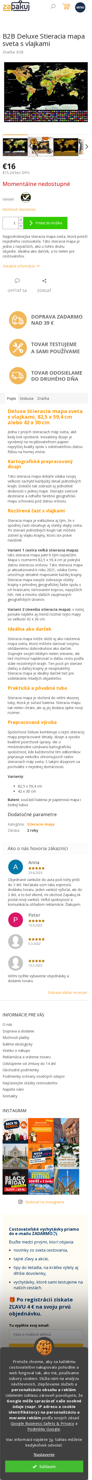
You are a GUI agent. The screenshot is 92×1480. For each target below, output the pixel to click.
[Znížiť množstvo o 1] (20, 226)
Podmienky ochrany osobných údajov (34, 1076)
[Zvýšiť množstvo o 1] (20, 220)
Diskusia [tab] (26, 398)
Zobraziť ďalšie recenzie (67, 992)
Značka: (13, 52)
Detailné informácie (19, 266)
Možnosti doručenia (19, 209)
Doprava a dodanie (18, 1031)
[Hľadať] (53, 7)
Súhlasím (47, 1466)
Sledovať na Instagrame (44, 1202)
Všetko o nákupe (16, 1050)
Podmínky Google (43, 1428)
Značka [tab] (43, 398)
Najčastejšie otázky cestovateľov (30, 1082)
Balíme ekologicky (17, 1044)
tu (51, 1439)
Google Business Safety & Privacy (42, 1423)
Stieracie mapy (41, 824)
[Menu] (80, 7)
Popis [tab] (11, 398)
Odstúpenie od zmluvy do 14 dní (29, 1063)
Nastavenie (44, 1454)
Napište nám (13, 1089)
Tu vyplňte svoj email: (29, 1325)
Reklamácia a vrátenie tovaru (27, 1056)
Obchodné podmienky (21, 1069)
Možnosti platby (16, 1037)
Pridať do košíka (49, 222)
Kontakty (10, 1096)
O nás (7, 1024)
